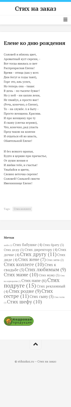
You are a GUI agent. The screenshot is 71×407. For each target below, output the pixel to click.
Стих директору (41, 249)
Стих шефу (24, 301)
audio (8, 245)
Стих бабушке (27, 244)
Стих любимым (45, 269)
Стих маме (21, 274)
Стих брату (53, 245)
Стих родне (25, 291)
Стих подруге (31, 282)
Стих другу (38, 254)
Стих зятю (55, 260)
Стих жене (32, 259)
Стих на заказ (35, 8)
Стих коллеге (22, 209)
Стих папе (34, 280)
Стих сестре (28, 293)
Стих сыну (42, 296)
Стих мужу (49, 275)
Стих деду (14, 250)
